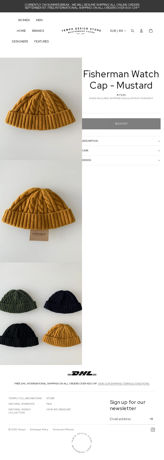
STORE (51, 398)
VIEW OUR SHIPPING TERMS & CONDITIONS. (124, 383)
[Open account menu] (141, 30)
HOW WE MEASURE (59, 409)
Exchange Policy (39, 429)
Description (90, 141)
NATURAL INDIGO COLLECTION (20, 411)
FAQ (49, 404)
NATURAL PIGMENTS (22, 404)
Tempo (22, 429)
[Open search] (132, 30)
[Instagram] (152, 429)
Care (85, 150)
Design (86, 160)
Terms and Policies (63, 429)
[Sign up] (151, 419)
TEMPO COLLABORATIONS (25, 398)
